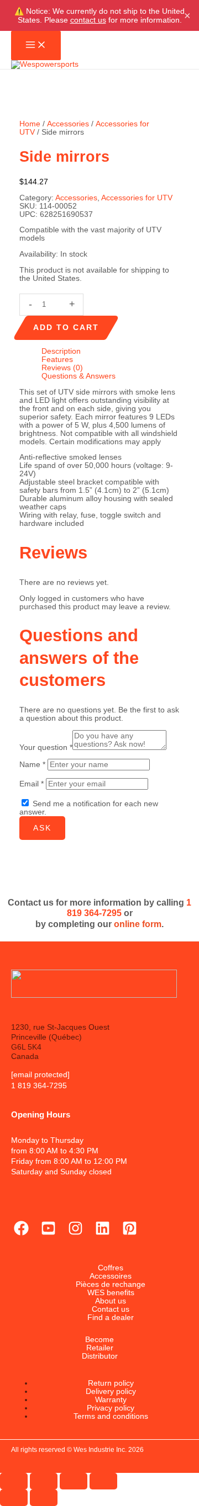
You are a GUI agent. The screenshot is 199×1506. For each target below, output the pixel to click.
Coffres (110, 1268)
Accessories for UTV (136, 198)
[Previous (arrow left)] (14, 1497)
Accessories (68, 124)
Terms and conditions (111, 1416)
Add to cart (66, 327)
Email (31, 784)
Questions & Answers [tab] (78, 376)
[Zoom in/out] (14, 1481)
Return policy (111, 1383)
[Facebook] (21, 1233)
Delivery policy (111, 1391)
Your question (45, 747)
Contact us (110, 1309)
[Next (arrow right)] (43, 1497)
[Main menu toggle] (36, 45)
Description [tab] (61, 351)
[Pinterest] (129, 1233)
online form (137, 924)
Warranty (111, 1400)
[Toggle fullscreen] (43, 1481)
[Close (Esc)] (103, 1481)
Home (29, 124)
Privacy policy (110, 1408)
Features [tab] (57, 359)
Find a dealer (110, 1317)
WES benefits (110, 1293)
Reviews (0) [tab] (62, 368)
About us (110, 1301)
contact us (88, 19)
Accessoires (111, 1276)
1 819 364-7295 (39, 1086)
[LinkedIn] (102, 1233)
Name (32, 764)
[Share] (73, 1481)
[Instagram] (75, 1233)
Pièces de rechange (110, 1284)
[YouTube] (48, 1233)
